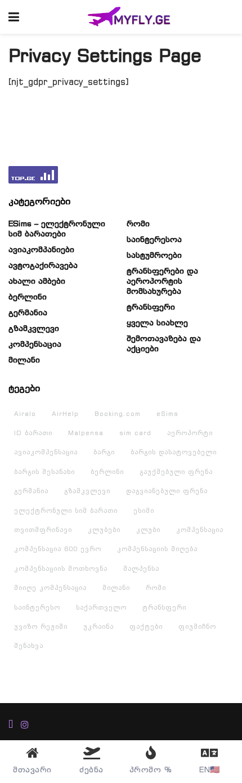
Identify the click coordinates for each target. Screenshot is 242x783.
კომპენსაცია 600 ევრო (57, 549)
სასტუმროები (154, 255)
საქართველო (101, 607)
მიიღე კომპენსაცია (50, 588)
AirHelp (65, 414)
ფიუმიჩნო (197, 626)
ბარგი (104, 452)
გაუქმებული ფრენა (176, 472)
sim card (135, 433)
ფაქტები (146, 626)
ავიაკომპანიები (41, 249)
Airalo (25, 414)
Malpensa (86, 433)
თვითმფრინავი (43, 530)
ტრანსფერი (151, 307)
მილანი (24, 360)
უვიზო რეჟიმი (41, 626)
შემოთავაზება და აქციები (164, 343)
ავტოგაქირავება (43, 265)
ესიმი (143, 510)
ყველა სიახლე (157, 322)
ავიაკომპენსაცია (46, 452)
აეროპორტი (190, 433)
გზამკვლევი (33, 328)
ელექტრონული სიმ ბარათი (66, 510)
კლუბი (148, 530)
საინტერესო (37, 607)
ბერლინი (27, 297)
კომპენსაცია (34, 344)
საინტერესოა (154, 239)
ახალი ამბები (36, 281)
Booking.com (118, 414)
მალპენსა (141, 568)
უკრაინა (98, 626)
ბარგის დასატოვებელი (174, 452)
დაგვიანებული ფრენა (167, 491)
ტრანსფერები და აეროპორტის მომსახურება (162, 281)
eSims (167, 414)
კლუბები (104, 530)
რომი (138, 223)
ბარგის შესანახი (44, 472)
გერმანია (27, 312)
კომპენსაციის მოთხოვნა (60, 568)
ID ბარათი (33, 433)
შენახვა (28, 646)
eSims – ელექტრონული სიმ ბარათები (56, 228)
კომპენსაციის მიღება (157, 549)
